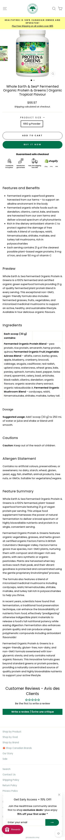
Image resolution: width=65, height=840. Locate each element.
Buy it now (32, 144)
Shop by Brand (11, 742)
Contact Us (9, 774)
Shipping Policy (11, 779)
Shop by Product (12, 731)
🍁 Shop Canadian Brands (17, 748)
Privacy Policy (10, 790)
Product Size (32, 117)
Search (6, 769)
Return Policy (10, 785)
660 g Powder (32, 123)
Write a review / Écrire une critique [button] (32, 711)
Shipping (19, 106)
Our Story (8, 753)
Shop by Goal (10, 737)
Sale (5, 758)
